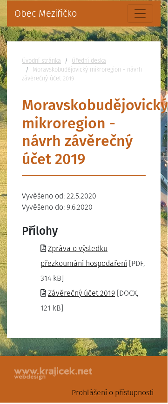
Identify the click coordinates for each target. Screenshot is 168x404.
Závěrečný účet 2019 (81, 293)
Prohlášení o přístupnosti (113, 392)
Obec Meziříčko (45, 13)
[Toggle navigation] (140, 13)
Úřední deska (89, 60)
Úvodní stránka (41, 60)
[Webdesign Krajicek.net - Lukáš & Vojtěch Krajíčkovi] (53, 373)
